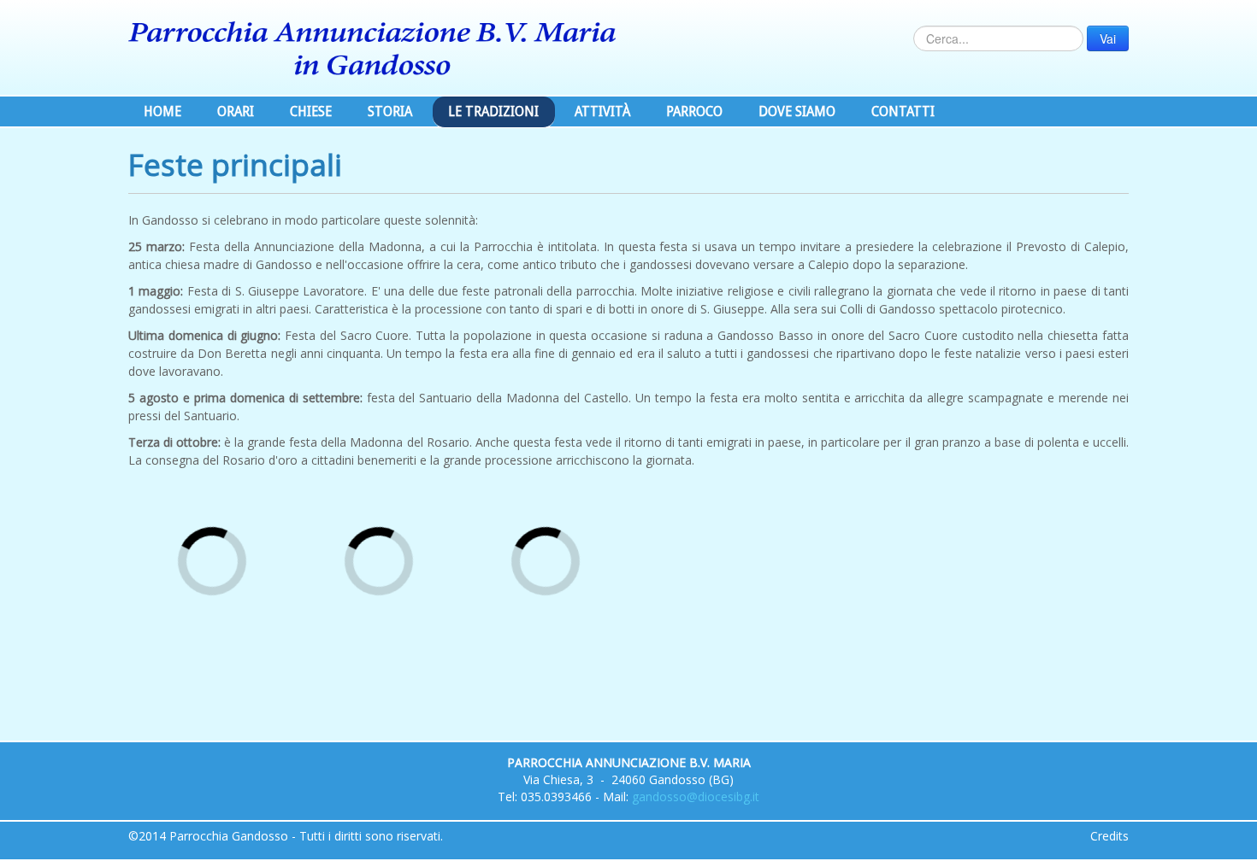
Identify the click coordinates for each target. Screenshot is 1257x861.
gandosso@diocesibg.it (695, 796)
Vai (1108, 38)
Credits (1109, 836)
